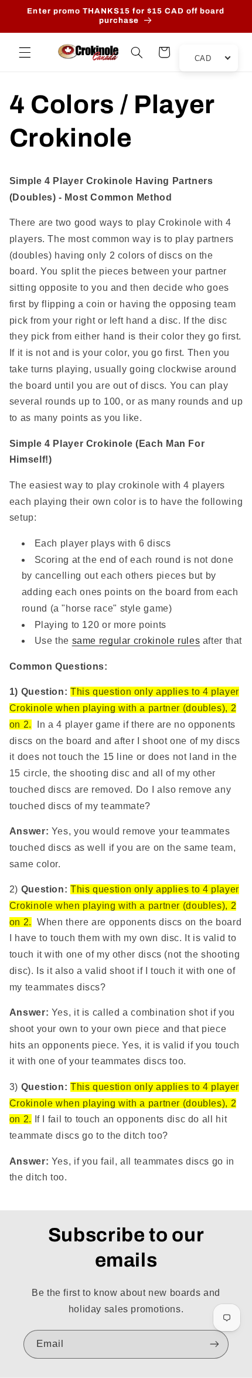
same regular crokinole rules (136, 641)
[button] (24, 52)
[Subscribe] (214, 1344)
